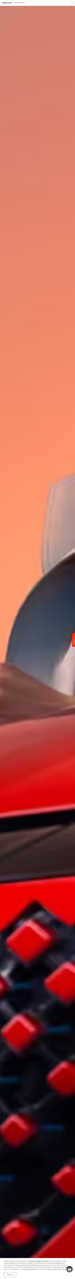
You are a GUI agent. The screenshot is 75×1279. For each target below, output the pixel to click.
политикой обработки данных (38, 1261)
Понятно (10, 1274)
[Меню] (72, 3)
